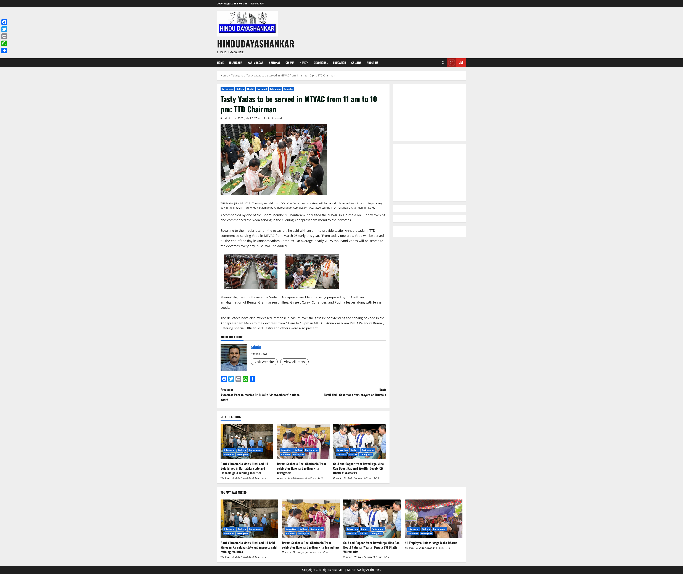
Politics (353, 454)
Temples (288, 89)
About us (372, 62)
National (274, 62)
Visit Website (264, 362)
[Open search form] (443, 62)
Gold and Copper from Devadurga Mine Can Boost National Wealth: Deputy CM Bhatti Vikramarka (358, 468)
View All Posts (294, 362)
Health (304, 62)
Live (461, 62)
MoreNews (354, 570)
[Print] (4, 36)
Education (339, 62)
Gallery (356, 62)
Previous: (260, 394)
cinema (289, 62)
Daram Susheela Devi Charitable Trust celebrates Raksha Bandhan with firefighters (301, 468)
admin (227, 118)
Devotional (321, 62)
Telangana (235, 62)
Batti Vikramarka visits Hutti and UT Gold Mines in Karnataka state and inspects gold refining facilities (244, 468)
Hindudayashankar (256, 43)
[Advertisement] (429, 112)
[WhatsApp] (4, 43)
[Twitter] (4, 29)
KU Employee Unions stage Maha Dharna (431, 542)
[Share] (4, 50)
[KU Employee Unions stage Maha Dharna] (433, 518)
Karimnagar (256, 62)
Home (220, 62)
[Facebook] (4, 22)
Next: (355, 392)
